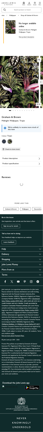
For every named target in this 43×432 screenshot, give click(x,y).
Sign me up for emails (10, 226)
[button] (40, 3)
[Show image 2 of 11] (40, 82)
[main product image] (12, 30)
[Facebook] (5, 282)
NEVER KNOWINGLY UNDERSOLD (21, 423)
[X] (12, 282)
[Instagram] (31, 282)
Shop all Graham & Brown (29, 15)
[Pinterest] (24, 282)
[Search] (4, 9)
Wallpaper (12, 15)
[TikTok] (38, 282)
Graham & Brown (11, 209)
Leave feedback (8, 242)
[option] (4, 141)
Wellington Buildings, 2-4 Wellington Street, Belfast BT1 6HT (21, 324)
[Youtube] (18, 282)
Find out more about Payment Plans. (13, 336)
